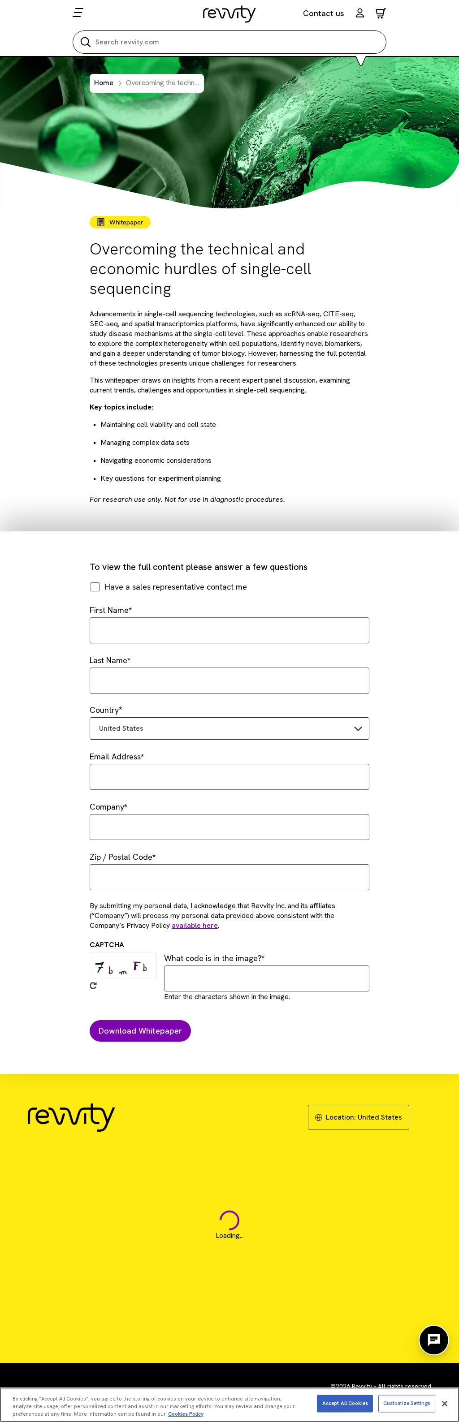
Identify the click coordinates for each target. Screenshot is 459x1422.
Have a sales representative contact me (176, 587)
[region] (229, 1405)
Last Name (108, 660)
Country (104, 710)
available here (195, 925)
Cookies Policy (186, 1414)
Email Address (115, 756)
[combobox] (229, 728)
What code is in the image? (212, 958)
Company (107, 806)
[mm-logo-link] (230, 14)
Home (103, 82)
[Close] (445, 1403)
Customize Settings (406, 1403)
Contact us (323, 13)
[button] (360, 14)
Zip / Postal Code (121, 857)
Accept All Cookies (345, 1403)
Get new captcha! (93, 985)
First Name (109, 610)
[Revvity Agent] (434, 1340)
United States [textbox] (121, 728)
